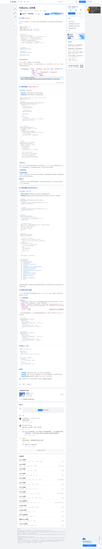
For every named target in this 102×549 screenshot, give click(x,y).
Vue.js (60, 465)
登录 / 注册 (40, 410)
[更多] (99, 546)
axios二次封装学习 (23, 501)
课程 (24, 1)
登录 (89, 1)
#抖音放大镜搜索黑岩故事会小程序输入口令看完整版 (25, 536)
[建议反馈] (99, 543)
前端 (63, 470)
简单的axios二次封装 (23, 519)
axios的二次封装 (22, 505)
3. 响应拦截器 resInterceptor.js (74, 25)
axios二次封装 (22, 464)
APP (27, 1)
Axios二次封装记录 (23, 514)
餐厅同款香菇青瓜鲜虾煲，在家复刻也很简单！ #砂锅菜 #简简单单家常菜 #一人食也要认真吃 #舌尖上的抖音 (34, 530)
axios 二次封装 (22, 459)
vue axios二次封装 (23, 523)
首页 (18, 1)
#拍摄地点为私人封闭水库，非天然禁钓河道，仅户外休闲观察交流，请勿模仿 (29, 542)
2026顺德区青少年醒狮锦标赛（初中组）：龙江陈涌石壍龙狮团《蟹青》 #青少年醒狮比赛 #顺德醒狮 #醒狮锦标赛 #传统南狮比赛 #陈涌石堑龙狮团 (40, 540)
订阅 (62, 394)
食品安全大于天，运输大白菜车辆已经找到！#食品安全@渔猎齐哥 (27, 541)
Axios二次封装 (22, 487)
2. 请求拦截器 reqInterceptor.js (74, 23)
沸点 (21, 1)
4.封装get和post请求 (72, 28)
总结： (69, 30)
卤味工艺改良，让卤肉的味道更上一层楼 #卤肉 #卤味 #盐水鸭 (27, 533)
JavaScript (62, 493)
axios (63, 461)
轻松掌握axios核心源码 (47, 378)
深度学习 (62, 479)
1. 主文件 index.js (71, 21)
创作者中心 (82, 1)
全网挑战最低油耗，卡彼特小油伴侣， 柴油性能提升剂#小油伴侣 (49, 541)
